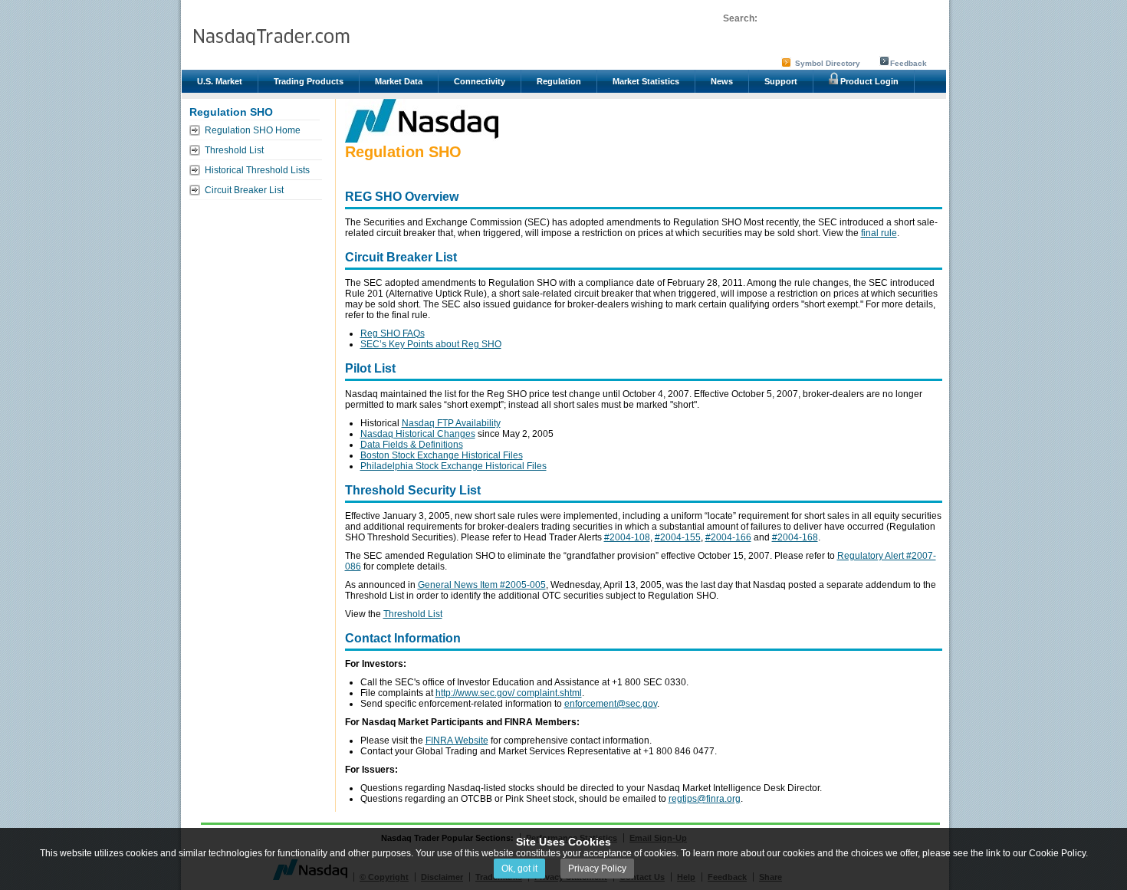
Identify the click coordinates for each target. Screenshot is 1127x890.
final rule (879, 233)
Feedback (908, 63)
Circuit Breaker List (244, 190)
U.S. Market (219, 81)
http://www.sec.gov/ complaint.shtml (508, 693)
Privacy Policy (597, 868)
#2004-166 (728, 537)
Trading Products (308, 81)
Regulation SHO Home (253, 130)
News (722, 81)
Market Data (398, 81)
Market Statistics (646, 81)
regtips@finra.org (705, 798)
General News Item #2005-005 (482, 585)
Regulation (559, 81)
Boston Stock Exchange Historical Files (441, 455)
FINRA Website (457, 740)
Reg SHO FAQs (392, 333)
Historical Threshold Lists (257, 170)
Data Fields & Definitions (411, 444)
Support (780, 81)
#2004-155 (678, 537)
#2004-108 (627, 537)
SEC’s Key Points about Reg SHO (430, 344)
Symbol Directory (827, 63)
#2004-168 (795, 537)
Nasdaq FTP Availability (451, 423)
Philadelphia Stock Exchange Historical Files (453, 466)
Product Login (868, 81)
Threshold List (234, 150)
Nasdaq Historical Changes (417, 434)
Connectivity (479, 81)
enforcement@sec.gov (610, 703)
